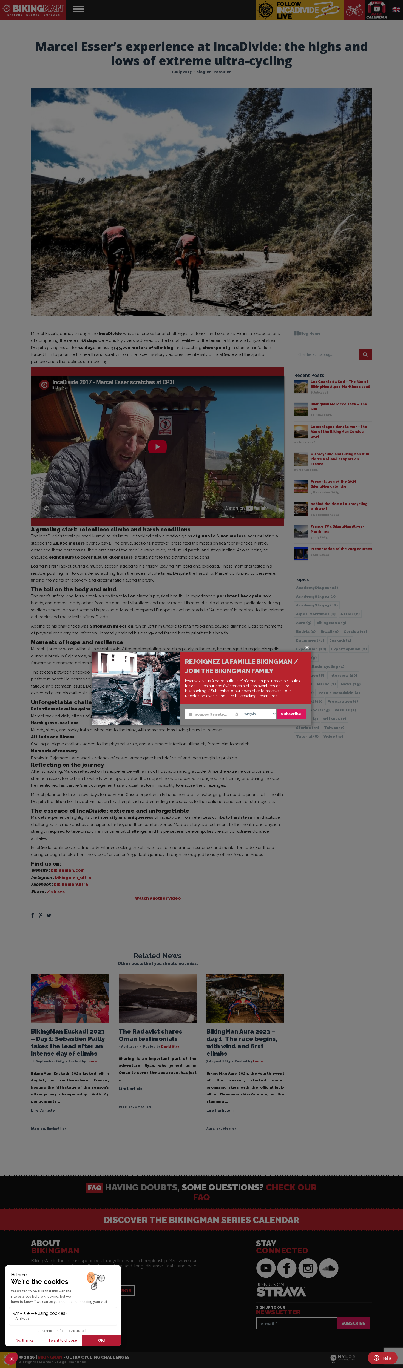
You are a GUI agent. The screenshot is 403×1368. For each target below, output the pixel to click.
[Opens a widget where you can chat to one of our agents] (382, 1358)
